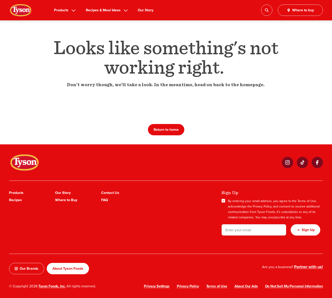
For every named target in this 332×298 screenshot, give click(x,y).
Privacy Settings (156, 286)
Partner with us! (308, 267)
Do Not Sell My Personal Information (294, 286)
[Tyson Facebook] (317, 162)
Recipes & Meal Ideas (103, 10)
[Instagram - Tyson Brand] (287, 162)
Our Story (145, 10)
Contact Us (110, 192)
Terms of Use (306, 201)
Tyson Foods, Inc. (51, 286)
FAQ (104, 200)
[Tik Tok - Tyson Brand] (302, 162)
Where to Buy (66, 200)
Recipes (15, 200)
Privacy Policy (262, 206)
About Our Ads (246, 286)
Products (61, 10)
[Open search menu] (266, 10)
